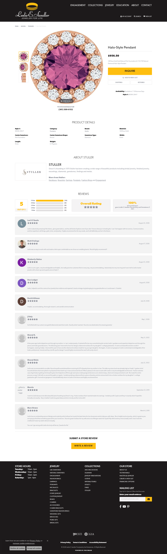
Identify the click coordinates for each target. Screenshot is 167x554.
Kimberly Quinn (34, 259)
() (65, 200)
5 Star (33, 200)
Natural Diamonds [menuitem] (57, 473)
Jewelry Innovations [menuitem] (93, 476)
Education (122, 5)
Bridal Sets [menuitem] (54, 523)
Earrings (69, 180)
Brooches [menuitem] (54, 517)
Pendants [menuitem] (53, 484)
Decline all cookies (17, 548)
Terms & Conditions (80, 542)
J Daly (30, 317)
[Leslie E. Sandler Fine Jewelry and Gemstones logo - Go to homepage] (33, 10)
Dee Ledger (32, 280)
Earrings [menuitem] (53, 481)
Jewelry (109, 5)
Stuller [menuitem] (87, 490)
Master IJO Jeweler (127, 476)
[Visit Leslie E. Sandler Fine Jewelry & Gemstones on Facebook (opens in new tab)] (120, 506)
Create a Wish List (126, 479)
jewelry (23, 26)
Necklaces (53, 180)
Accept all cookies (34, 548)
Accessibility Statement (97, 542)
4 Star (33, 203)
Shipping (118, 82)
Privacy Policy (66, 542)
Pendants (31, 26)
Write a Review (83, 446)
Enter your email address (130, 495)
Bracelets (61, 180)
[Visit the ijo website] (77, 534)
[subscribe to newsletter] (148, 499)
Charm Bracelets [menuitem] (56, 508)
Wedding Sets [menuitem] (55, 514)
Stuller (87, 131)
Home (16, 26)
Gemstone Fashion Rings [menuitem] (59, 511)
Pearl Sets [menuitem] (54, 520)
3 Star (33, 205)
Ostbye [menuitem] (87, 479)
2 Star (33, 208)
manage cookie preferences (23, 543)
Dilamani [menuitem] (88, 473)
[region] (66, 67)
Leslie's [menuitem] (87, 484)
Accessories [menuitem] (55, 505)
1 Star (33, 210)
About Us (123, 470)
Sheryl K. (31, 335)
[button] (125, 16)
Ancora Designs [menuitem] (91, 470)
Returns (141, 82)
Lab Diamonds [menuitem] (55, 470)
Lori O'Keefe (33, 220)
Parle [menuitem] (87, 487)
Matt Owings (33, 241)
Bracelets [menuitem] (54, 490)
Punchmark (88, 550)
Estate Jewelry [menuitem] (55, 493)
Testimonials (125, 473)
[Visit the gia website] (89, 534)
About (135, 5)
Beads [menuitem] (52, 499)
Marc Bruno (32, 408)
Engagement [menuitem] (55, 476)
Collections (95, 5)
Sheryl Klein (33, 360)
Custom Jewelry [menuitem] (56, 496)
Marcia (30, 387)
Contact (146, 5)
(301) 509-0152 (66, 110)
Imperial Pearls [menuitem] (90, 481)
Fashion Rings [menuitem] (55, 479)
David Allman (33, 298)
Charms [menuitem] (53, 502)
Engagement (78, 5)
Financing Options (127, 481)
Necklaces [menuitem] (54, 487)
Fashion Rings (86, 180)
